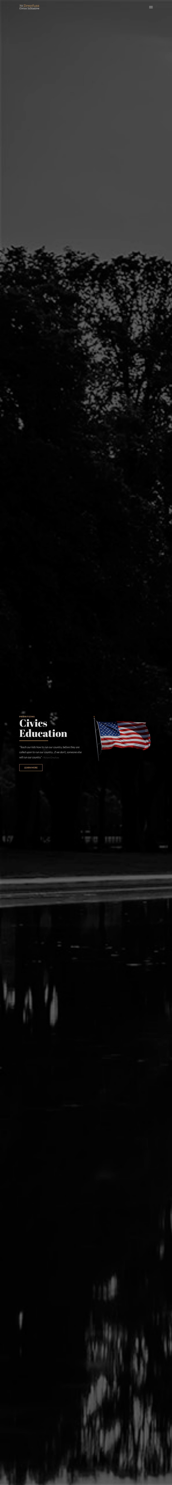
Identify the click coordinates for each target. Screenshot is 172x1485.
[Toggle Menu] (151, 7)
